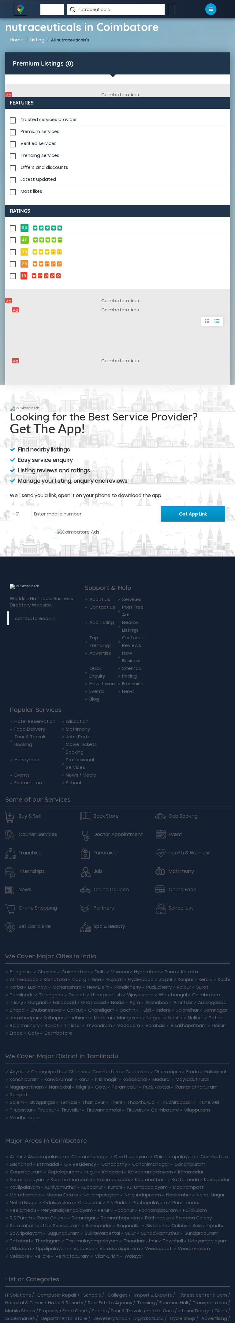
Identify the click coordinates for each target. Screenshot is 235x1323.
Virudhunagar (25, 1117)
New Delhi (98, 987)
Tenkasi (68, 1102)
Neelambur (178, 1195)
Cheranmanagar (90, 1156)
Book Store (106, 816)
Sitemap (132, 668)
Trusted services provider (49, 119)
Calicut (75, 1010)
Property (48, 1310)
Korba (16, 987)
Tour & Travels (126, 1310)
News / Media (81, 775)
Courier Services (38, 834)
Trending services (40, 155)
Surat (202, 987)
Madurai (103, 1017)
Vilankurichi (107, 1256)
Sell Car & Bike (35, 926)
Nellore (195, 1017)
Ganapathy (114, 1164)
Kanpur (185, 979)
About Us (99, 599)
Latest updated (38, 179)
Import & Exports (153, 1295)
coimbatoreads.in (35, 618)
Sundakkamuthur (160, 1233)
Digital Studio (148, 1318)
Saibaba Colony (194, 1218)
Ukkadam (20, 1248)
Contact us (102, 607)
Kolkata (189, 971)
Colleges (118, 1295)
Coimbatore (75, 971)
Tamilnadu (22, 994)
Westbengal (173, 994)
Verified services (39, 143)
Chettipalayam (131, 1156)
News (128, 691)
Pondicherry (127, 987)
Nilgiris (83, 1087)
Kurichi (115, 1187)
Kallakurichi (216, 1071)
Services (131, 599)
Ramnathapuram (120, 1218)
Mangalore (129, 1017)
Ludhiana (79, 1017)
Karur (84, 1079)
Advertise (100, 653)
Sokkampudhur (209, 1225)
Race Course (51, 1218)
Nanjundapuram (143, 1195)
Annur (16, 1156)
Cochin (127, 1010)
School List (181, 908)
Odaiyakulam (58, 1202)
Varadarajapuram (119, 1248)
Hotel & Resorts (65, 1302)
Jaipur (166, 979)
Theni (116, 1102)
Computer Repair (56, 1295)
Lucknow (37, 987)
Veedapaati (159, 1248)
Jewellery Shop (110, 1318)
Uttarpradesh (106, 994)
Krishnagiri (106, 1079)
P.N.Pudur (117, 1202)
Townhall (173, 1240)
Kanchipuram (24, 1079)
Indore (163, 1010)
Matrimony (78, 729)
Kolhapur (53, 1017)
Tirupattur (21, 1110)
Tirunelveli (208, 1102)
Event (175, 834)
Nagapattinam (27, 1087)
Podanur (124, 1210)
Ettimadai (48, 1164)
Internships (32, 871)
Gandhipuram (189, 1164)
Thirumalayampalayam (92, 1240)
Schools (92, 1295)
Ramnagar (83, 1218)
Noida (117, 1002)
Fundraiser (106, 853)
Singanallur (129, 1225)
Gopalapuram (63, 1172)
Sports (99, 1310)
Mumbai (120, 971)
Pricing (129, 676)
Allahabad (156, 1002)
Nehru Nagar (210, 1195)
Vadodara (128, 1025)
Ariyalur (18, 1071)
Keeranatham (150, 1179)
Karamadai (190, 1172)
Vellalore (19, 1256)
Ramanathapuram (196, 1087)
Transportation (210, 1302)
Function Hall (173, 1302)
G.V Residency (80, 1164)
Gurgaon (38, 1002)
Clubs (220, 1310)
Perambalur (125, 1087)
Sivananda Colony (166, 1225)
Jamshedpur (24, 1017)
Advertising (214, 1318)
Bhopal (17, 1010)
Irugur (90, 1172)
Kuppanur (92, 1187)
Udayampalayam (208, 1240)
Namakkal (60, 1087)
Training (146, 1302)
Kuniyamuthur (60, 1187)
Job (98, 871)
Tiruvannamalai (103, 1110)
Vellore (42, 1256)
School (73, 782)
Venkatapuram (72, 1256)
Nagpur (155, 1017)
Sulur (130, 1233)
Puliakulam (195, 1210)
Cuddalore (137, 1071)
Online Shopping (38, 908)
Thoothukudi (141, 1102)
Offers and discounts (44, 167)
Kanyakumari (59, 1079)
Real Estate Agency (110, 1302)
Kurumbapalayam (147, 1187)
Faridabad (64, 1002)
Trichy (16, 1002)
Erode (16, 1033)
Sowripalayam (26, 1233)
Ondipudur (90, 1202)
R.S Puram (21, 1218)
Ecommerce (28, 782)
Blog (94, 699)
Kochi (224, 979)
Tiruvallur (71, 1110)
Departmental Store (64, 1318)
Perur (104, 1210)
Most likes (31, 191)
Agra (134, 1002)
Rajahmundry (24, 1025)
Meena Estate (62, 1195)
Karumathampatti (71, 1179)
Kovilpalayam (25, 1187)
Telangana (51, 994)
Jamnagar (215, 1010)
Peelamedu (23, 1210)
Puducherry (159, 987)
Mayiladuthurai (192, 1079)
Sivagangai (42, 1102)
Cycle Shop (182, 1318)
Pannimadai (185, 1202)
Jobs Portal (78, 736)
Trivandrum (99, 1025)
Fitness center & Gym (203, 1295)
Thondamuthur (141, 1240)
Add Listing (101, 622)
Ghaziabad (93, 1002)
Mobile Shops (20, 1310)
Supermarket (20, 1318)
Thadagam (48, 1240)
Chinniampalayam (174, 1156)
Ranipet (19, 1094)
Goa (96, 979)
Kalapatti (112, 1172)
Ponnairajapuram (158, 1210)
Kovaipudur (216, 1179)
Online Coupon (111, 889)
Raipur (184, 987)
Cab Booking (183, 816)
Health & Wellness (190, 853)
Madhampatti (188, 1187)
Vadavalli (83, 1248)
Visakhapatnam (188, 1025)
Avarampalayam (47, 1156)
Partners (104, 908)
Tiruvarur (136, 1110)
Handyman (26, 759)
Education (77, 721)
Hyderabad (146, 971)
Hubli (145, 1010)
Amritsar (183, 1002)
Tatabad (20, 1240)
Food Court (75, 1310)
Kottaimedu (185, 1179)
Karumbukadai (113, 1179)
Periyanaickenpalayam (67, 1210)
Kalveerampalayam (150, 1172)
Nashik (175, 1017)
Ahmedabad (24, 979)
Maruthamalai (25, 1195)
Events (97, 691)
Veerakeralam (194, 1248)
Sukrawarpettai (102, 1233)
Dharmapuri (168, 1071)
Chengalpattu (47, 1071)
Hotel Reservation (34, 721)
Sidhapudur (98, 1225)
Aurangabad (212, 1002)
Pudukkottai (156, 1087)
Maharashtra (67, 987)
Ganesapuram (26, 1172)
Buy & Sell (30, 816)
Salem (17, 1102)
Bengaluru (21, 971)
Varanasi (155, 1025)
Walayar (134, 1256)
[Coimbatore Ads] (117, 94)
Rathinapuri (158, 1218)
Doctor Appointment (118, 834)
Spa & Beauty (109, 926)
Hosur (218, 1025)
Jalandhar (187, 1010)
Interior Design (194, 1310)
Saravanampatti (29, 1225)
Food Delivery (29, 729)
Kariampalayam (28, 1179)
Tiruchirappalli (176, 1102)
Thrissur (72, 1025)
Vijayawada (140, 994)
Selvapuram (66, 1225)
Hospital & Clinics (24, 1302)
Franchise (133, 683)
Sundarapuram (201, 1233)
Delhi (100, 971)
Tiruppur (47, 1110)
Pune (170, 971)
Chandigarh (101, 1010)
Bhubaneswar (46, 1010)
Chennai (47, 971)
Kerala (206, 979)
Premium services (40, 131)
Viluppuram (197, 1110)
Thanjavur (93, 1102)
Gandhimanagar (150, 1164)
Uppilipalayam (52, 1248)
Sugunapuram (63, 1233)
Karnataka (55, 979)
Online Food (182, 889)
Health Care (160, 1310)
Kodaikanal (135, 1079)
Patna (215, 1017)
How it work (102, 683)
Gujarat (114, 979)
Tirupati (77, 994)
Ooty (33, 1033)
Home (17, 39)
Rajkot (52, 1025)
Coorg (79, 979)
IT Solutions (18, 1295)
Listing (37, 39)
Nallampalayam (101, 1195)
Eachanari (21, 1164)
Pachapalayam (149, 1202)
